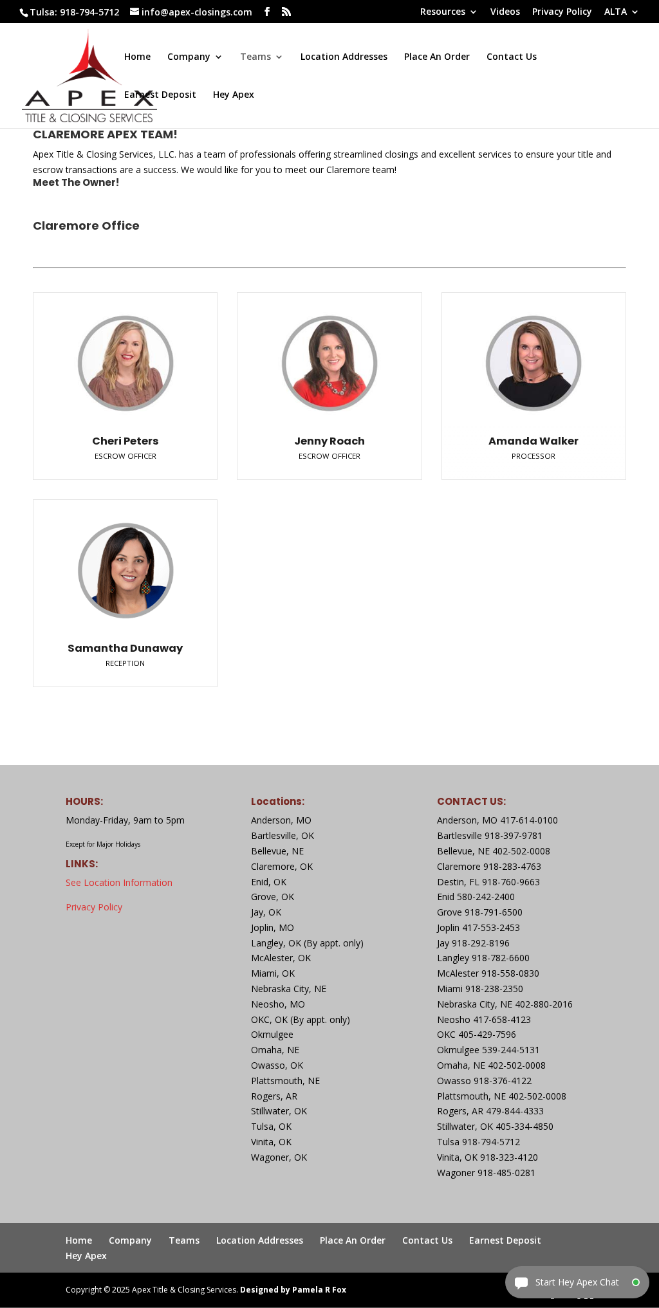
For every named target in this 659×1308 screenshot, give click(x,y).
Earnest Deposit (160, 95)
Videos (505, 12)
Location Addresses (344, 57)
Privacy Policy (562, 12)
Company (188, 57)
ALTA (615, 12)
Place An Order (437, 57)
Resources (442, 12)
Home (137, 57)
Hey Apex (233, 95)
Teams (255, 57)
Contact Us (512, 57)
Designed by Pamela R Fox (293, 1289)
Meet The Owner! (76, 182)
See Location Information (119, 882)
